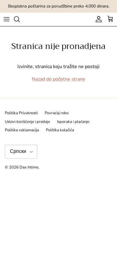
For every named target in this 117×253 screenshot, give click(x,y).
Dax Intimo (29, 167)
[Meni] (6, 19)
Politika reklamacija (22, 130)
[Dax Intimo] (58, 19)
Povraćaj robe (57, 113)
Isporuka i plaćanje (73, 121)
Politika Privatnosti (21, 113)
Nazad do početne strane (58, 79)
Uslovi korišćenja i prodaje (27, 121)
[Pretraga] (19, 19)
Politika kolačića (60, 130)
